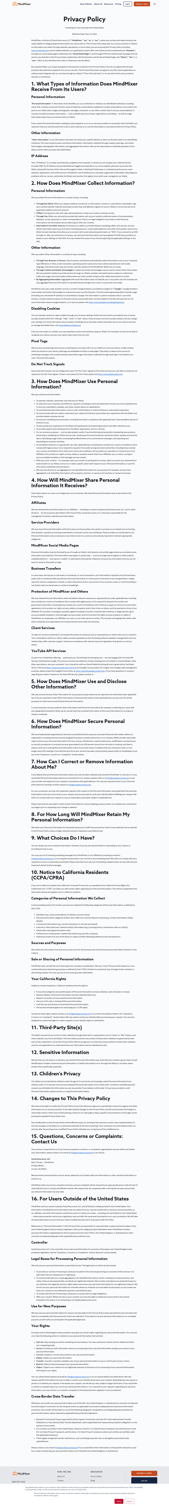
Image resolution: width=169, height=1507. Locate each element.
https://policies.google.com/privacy (90, 671)
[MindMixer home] (22, 4)
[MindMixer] (21, 1473)
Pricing (118, 4)
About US (98, 4)
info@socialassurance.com (118, 778)
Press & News (96, 1476)
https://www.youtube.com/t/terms (60, 667)
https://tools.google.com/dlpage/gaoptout (106, 302)
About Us (61, 1476)
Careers (60, 1480)
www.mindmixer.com (40, 50)
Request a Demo (144, 1473)
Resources (108, 4)
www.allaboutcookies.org (70, 325)
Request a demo (142, 4)
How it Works (86, 4)
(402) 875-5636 (18, 1482)
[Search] (154, 4)
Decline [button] (129, 1501)
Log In (127, 4)
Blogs (93, 1480)
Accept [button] (119, 1501)
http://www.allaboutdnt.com (110, 374)
